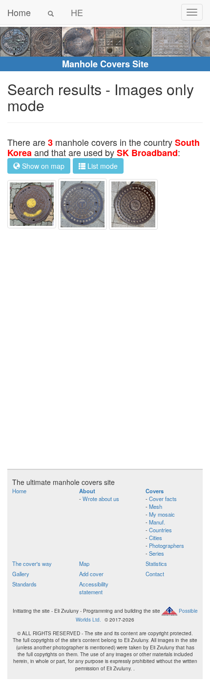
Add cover (91, 574)
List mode (101, 166)
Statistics (156, 563)
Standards (24, 584)
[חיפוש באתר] (50, 12)
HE (77, 12)
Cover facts (163, 499)
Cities (155, 538)
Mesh (155, 506)
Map (84, 563)
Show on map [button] (42, 166)
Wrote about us (101, 499)
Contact (155, 574)
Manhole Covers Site (105, 64)
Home (19, 12)
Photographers (166, 545)
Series (156, 553)
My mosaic (162, 514)
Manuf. (157, 522)
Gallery (20, 574)
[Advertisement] (105, 349)
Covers (155, 491)
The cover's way (32, 563)
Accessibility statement (93, 588)
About (87, 491)
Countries (160, 530)
